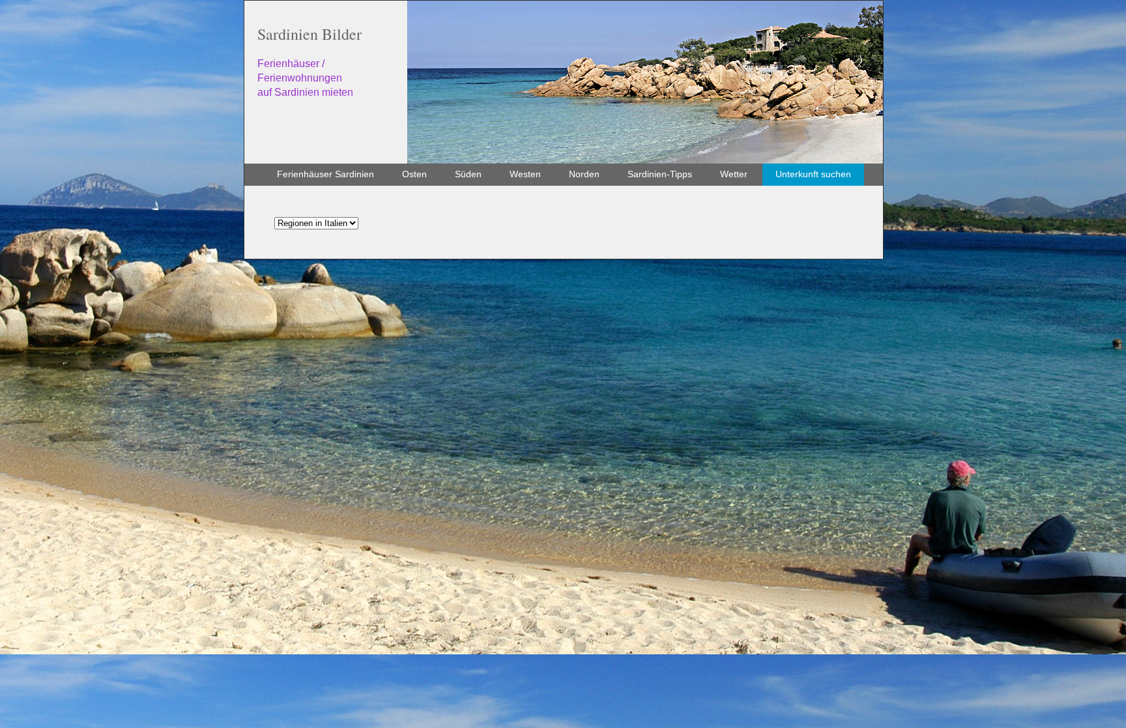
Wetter (733, 174)
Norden (584, 174)
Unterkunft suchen (813, 174)
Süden (468, 174)
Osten (414, 174)
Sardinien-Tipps (660, 174)
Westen (525, 174)
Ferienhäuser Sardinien (325, 174)
